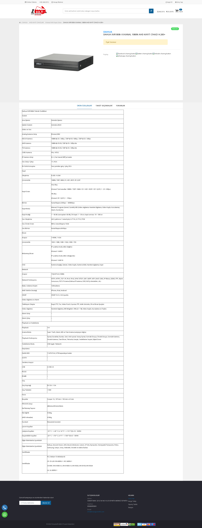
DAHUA (24, 22)
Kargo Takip (132, 501)
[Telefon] (5, 507)
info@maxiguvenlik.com (95, 512)
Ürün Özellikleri (84, 105)
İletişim (130, 507)
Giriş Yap (180, 2)
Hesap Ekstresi (58, 2)
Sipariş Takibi (132, 504)
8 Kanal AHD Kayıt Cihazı (53, 22)
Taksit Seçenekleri (104, 105)
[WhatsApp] (5, 514)
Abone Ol (45, 503)
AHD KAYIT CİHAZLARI (36, 22)
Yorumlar (120, 105)
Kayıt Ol (169, 2)
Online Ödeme (32, 2)
